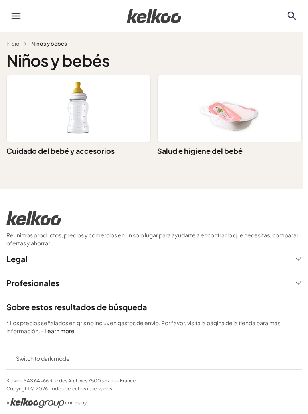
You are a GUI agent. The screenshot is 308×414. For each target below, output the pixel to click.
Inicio (13, 43)
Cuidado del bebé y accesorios (60, 150)
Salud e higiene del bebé (200, 150)
